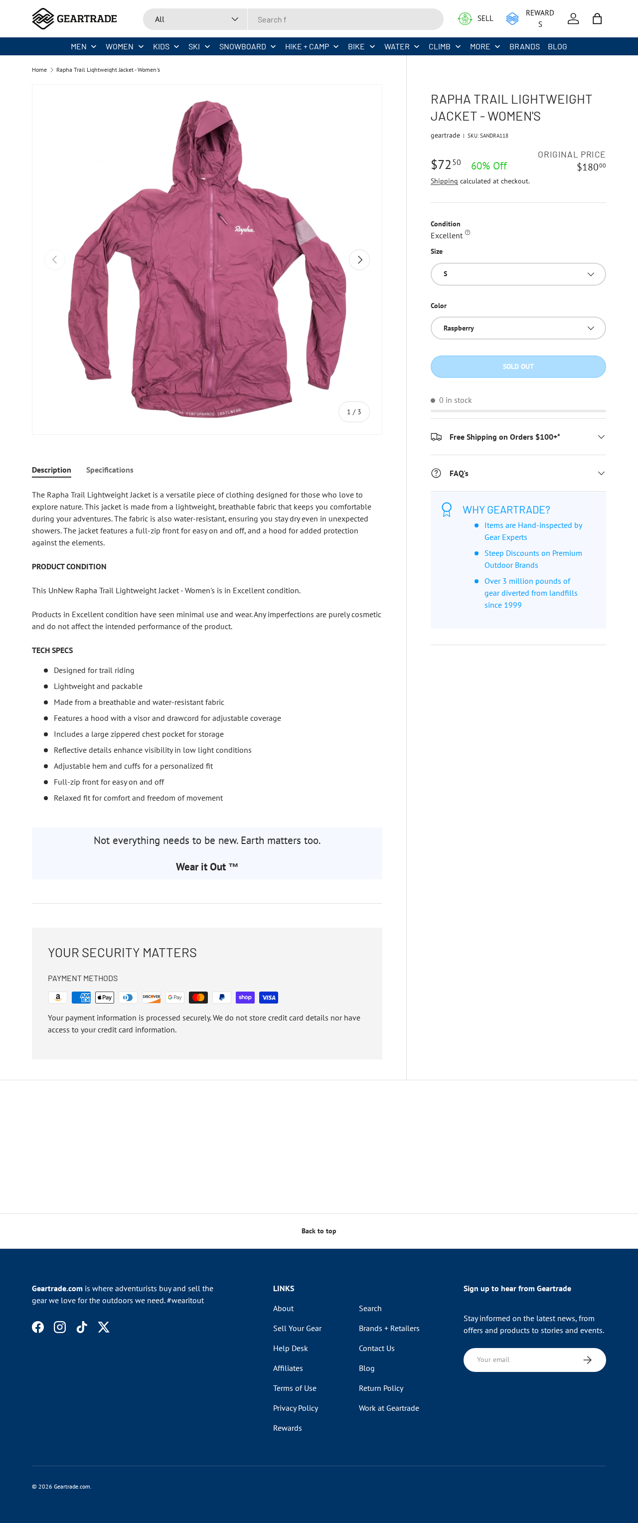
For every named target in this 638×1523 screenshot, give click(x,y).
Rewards (287, 1428)
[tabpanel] (207, 646)
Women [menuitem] (120, 46)
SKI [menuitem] (194, 46)
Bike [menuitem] (356, 46)
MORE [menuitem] (480, 46)
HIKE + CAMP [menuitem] (307, 46)
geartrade (445, 135)
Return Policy (381, 1388)
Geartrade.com (72, 1486)
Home (39, 70)
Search (370, 1308)
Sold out (518, 366)
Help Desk (290, 1348)
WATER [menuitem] (397, 46)
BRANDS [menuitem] (524, 46)
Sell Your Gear (297, 1328)
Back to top (319, 1230)
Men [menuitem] (79, 46)
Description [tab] (51, 470)
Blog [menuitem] (557, 46)
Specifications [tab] (110, 470)
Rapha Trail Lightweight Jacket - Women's (108, 70)
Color (439, 305)
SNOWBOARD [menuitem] (242, 46)
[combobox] (293, 19)
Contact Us (377, 1348)
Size (437, 251)
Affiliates (288, 1368)
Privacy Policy (295, 1408)
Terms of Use (295, 1388)
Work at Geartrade (389, 1408)
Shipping (444, 180)
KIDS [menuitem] (161, 46)
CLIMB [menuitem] (440, 46)
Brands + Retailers (389, 1328)
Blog (367, 1368)
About (283, 1308)
